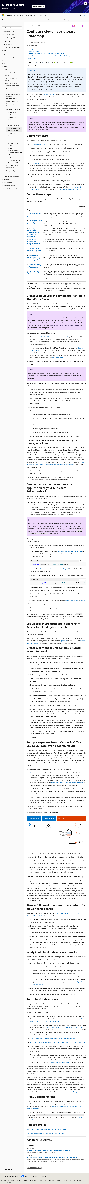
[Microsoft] (3, 15)
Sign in (85, 15)
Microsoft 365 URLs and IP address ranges (65, 325)
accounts (36, 163)
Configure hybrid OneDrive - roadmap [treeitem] (14, 119)
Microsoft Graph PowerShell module (70, 551)
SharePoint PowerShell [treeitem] (10, 189)
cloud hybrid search (48, 94)
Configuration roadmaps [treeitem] (12, 113)
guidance (64, 641)
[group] (58, 583)
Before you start (32, 49)
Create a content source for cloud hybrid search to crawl (34, 250)
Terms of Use (67, 1180)
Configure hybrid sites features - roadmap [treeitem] (14, 124)
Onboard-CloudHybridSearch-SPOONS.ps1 (54, 569)
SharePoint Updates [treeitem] (9, 35)
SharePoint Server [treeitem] (8, 31)
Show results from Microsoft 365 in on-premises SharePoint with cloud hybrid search (58, 1042)
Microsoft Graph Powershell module (69, 189)
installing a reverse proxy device (58, 1062)
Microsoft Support (74, 1092)
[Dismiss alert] (85, 3)
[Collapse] (21, 24)
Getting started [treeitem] (7, 44)
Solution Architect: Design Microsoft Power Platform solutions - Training (48, 1150)
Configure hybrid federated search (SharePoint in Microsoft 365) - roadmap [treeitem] (15, 152)
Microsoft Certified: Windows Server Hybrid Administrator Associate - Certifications (52, 1157)
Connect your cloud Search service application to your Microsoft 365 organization (51, 56)
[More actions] (84, 26)
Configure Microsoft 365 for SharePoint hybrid (34, 215)
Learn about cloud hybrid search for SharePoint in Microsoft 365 (48, 1129)
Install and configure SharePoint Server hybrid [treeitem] (13, 90)
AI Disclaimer (5, 1180)
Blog (25, 1180)
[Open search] (80, 15)
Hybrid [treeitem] (7, 70)
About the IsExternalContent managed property (67, 783)
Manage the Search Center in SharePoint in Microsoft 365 (63, 1027)
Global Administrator (72, 600)
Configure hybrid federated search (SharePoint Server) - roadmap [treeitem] (14, 142)
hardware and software (40, 144)
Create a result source (37, 773)
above (83, 600)
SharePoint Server (37, 26)
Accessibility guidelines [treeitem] (10, 38)
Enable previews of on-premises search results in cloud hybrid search (53, 1039)
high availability (57, 358)
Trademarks (76, 1180)
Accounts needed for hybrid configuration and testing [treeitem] (13, 104)
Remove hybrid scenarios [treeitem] (12, 176)
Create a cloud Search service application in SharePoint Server (46, 53)
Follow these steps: (33, 51)
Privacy (40, 1180)
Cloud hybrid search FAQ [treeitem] (13, 134)
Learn (28, 26)
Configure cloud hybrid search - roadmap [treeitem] (15, 129)
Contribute (33, 1180)
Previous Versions (16, 1180)
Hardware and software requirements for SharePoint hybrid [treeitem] (13, 96)
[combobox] (12, 27)
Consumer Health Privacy (52, 1180)
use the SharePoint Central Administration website (52, 337)
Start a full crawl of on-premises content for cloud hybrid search (34, 266)
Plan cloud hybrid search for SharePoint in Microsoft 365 (45, 1133)
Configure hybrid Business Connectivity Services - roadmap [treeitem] (14, 160)
